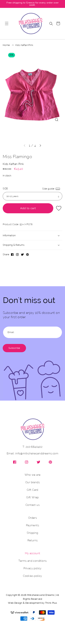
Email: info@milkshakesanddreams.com (32, 453)
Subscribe (14, 348)
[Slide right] (40, 145)
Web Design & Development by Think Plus (32, 603)
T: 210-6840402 (33, 447)
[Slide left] (25, 145)
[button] (7, 23)
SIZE (5, 188)
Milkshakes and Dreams (40, 595)
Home (6, 45)
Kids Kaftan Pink (24, 45)
